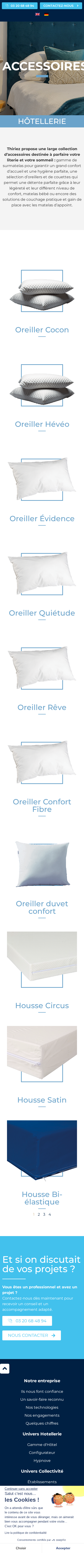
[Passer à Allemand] (46, 14)
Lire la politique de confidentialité (26, 1532)
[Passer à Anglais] (37, 14)
